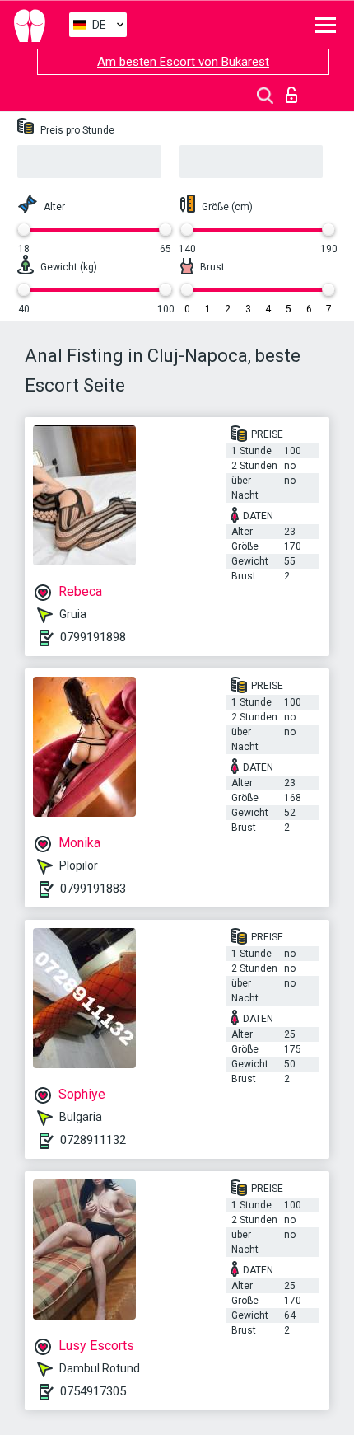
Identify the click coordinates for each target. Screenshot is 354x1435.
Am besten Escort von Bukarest (183, 61)
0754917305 (93, 1391)
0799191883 (93, 888)
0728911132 (93, 1140)
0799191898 (93, 637)
